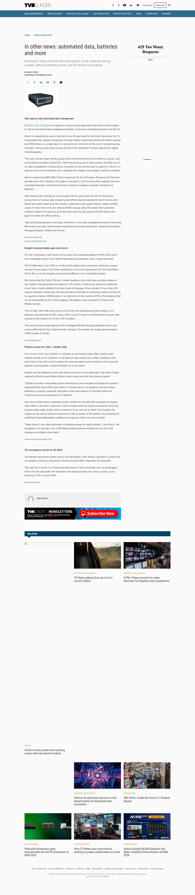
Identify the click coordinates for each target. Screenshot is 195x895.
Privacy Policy (97, 868)
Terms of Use (131, 868)
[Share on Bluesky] (47, 82)
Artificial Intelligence (77, 13)
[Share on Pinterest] (54, 82)
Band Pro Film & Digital (37, 125)
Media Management (34, 13)
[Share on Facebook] (34, 82)
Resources (147, 5)
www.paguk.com (33, 340)
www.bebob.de (32, 482)
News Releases (31, 844)
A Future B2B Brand (56, 868)
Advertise (80, 868)
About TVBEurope (39, 868)
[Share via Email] (61, 82)
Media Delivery (54, 13)
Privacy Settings (157, 868)
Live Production (101, 13)
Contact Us (70, 868)
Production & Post (122, 13)
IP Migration (152, 13)
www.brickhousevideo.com (38, 439)
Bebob (60, 456)
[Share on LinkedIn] (41, 82)
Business (166, 13)
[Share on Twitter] (28, 82)
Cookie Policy (143, 868)
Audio (138, 13)
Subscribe (160, 5)
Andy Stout (32, 72)
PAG (27, 254)
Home (27, 35)
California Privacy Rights (114, 868)
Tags (88, 868)
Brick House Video (34, 353)
